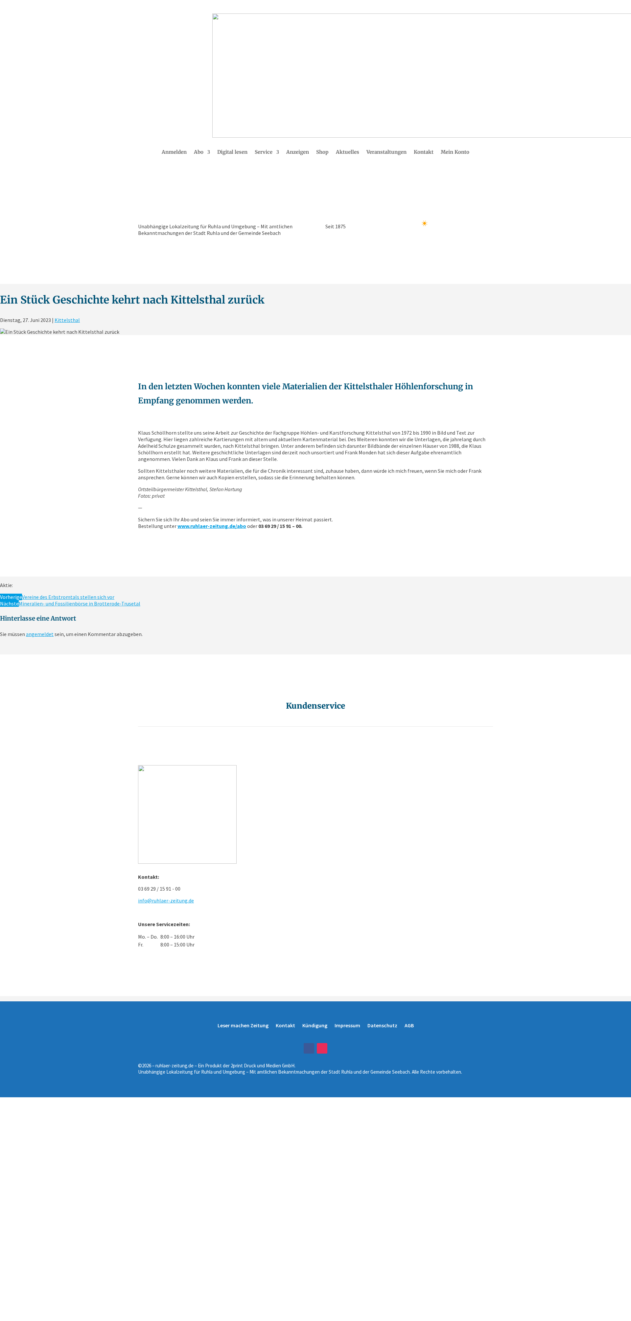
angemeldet (40, 634)
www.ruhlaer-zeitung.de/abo (211, 526)
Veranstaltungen (386, 152)
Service (263, 152)
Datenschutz (382, 1025)
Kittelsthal (67, 320)
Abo (198, 152)
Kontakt (423, 152)
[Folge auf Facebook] (309, 1048)
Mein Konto (455, 152)
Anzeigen (297, 152)
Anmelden (174, 152)
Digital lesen (232, 152)
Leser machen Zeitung (243, 1025)
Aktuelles (347, 152)
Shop (322, 152)
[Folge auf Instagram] (322, 1048)
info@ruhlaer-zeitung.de (166, 900)
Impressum (347, 1025)
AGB (409, 1025)
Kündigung (314, 1025)
